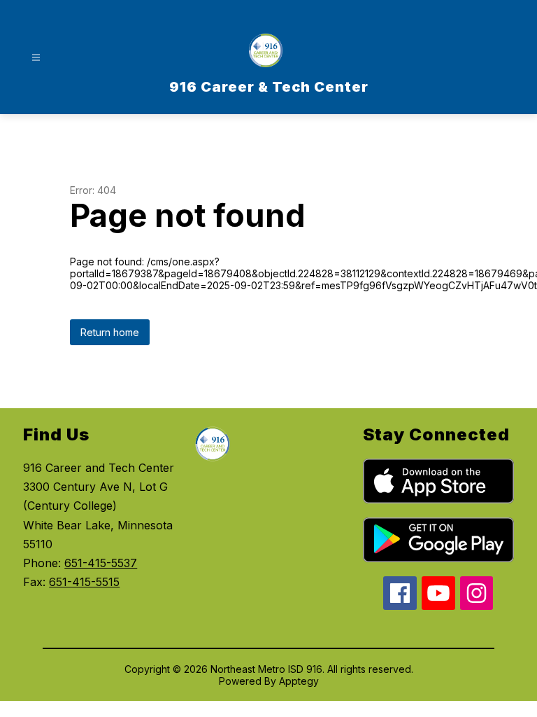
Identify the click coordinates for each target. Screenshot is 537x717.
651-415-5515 (84, 582)
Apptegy (299, 681)
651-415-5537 (100, 563)
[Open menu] (36, 58)
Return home (109, 332)
